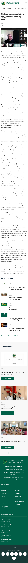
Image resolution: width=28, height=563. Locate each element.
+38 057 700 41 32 (6, 535)
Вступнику (17, 490)
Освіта (3, 496)
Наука (2, 402)
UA (12, 547)
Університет (4, 490)
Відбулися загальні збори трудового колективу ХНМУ (17, 289)
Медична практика (6, 503)
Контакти (17, 508)
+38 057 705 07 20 (6, 526)
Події (2, 23)
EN (15, 547)
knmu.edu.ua (12, 474)
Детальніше (7, 378)
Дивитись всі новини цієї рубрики (11, 335)
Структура (4, 493)
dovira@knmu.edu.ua (6, 539)
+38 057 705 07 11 (6, 519)
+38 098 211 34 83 (6, 524)
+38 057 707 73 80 (6, 531)
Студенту (17, 493)
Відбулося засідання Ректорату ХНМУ (13, 441)
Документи (18, 504)
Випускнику (18, 496)
